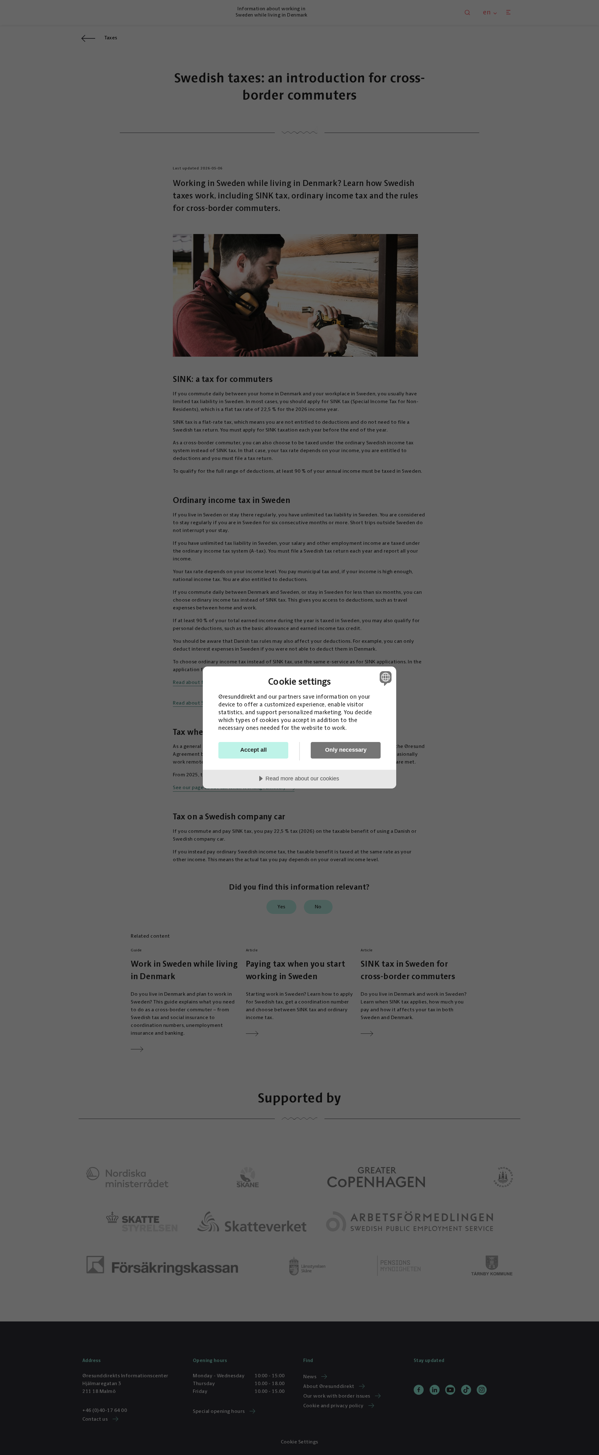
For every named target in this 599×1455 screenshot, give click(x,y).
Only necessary (346, 750)
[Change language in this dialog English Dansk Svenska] (384, 678)
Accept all (253, 750)
